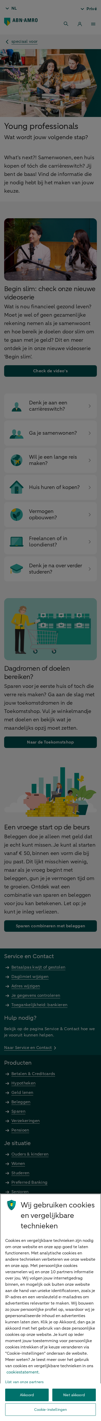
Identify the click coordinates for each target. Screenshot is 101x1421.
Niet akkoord (74, 1395)
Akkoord (27, 1395)
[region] (50, 1307)
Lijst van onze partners (24, 1381)
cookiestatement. (23, 1372)
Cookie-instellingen (50, 1409)
